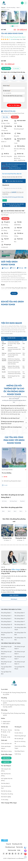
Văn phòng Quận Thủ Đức (20, 639)
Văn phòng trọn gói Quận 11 (19, 663)
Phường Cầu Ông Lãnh (16, 481)
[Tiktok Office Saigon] (21, 853)
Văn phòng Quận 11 (19, 624)
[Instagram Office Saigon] (18, 853)
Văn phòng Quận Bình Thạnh (20, 628)
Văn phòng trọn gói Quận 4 (19, 652)
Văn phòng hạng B (19, 129)
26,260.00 (13, 192)
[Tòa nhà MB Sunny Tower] (14, 458)
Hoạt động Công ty (19, 751)
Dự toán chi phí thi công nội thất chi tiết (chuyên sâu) (15, 205)
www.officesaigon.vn (20, 858)
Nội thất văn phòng (6, 791)
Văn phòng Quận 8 (6, 621)
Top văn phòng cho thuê (6, 787)
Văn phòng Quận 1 (6, 613)
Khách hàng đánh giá (20, 736)
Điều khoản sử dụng (6, 751)
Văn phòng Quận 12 (6, 627)
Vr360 (18, 850)
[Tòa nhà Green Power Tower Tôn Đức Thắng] (10, 17)
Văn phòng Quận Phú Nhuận (7, 633)
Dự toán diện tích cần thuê (15, 181)
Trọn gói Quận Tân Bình (6, 673)
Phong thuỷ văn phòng (7, 794)
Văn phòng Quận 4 (19, 615)
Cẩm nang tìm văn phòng (6, 770)
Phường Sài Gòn (17, 37)
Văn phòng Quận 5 (6, 618)
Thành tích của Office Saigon (20, 747)
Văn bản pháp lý (5, 783)
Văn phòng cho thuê (17, 844)
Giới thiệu (17, 730)
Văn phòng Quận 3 (6, 615)
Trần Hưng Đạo (8, 481)
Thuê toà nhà (19, 847)
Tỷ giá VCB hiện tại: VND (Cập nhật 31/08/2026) (12, 193)
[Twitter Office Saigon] (6, 853)
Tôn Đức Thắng (8, 37)
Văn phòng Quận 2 (19, 613)
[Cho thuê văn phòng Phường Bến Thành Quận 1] (9, 532)
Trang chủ (8, 844)
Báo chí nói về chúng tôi (20, 742)
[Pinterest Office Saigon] (15, 853)
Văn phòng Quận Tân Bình (20, 633)
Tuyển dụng (18, 754)
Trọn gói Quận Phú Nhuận (19, 668)
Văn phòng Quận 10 (6, 624)
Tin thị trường (4, 799)
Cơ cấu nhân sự (19, 733)
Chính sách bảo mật (6, 743)
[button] (10, 26)
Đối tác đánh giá (19, 738)
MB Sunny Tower (6, 473)
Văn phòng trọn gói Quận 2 (19, 647)
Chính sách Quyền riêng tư (6, 747)
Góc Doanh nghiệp (6, 797)
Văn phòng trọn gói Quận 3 (6, 652)
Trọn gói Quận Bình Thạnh (6, 668)
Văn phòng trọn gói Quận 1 (6, 647)
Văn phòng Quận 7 (19, 618)
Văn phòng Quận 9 (19, 621)
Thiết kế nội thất (12, 850)
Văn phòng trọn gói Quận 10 (6, 663)
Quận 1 (24, 37)
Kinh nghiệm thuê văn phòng (6, 779)
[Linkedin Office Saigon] (12, 853)
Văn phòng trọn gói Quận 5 (6, 658)
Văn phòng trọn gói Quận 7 (19, 658)
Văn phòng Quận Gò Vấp (6, 639)
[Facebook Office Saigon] (3, 853)
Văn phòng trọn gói (10, 847)
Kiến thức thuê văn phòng (6, 774)
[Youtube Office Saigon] (9, 853)
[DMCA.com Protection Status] (4, 840)
